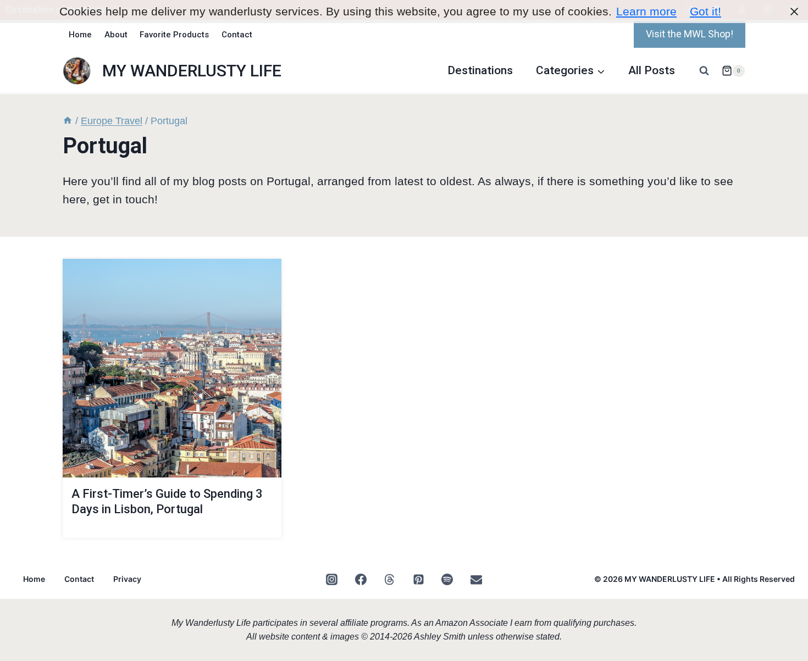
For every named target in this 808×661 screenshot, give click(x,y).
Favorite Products (174, 35)
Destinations (480, 70)
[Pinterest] (418, 579)
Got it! (705, 11)
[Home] (68, 120)
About (116, 35)
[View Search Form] (704, 71)
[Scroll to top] (778, 589)
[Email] (476, 579)
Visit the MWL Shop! (689, 34)
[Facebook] (360, 579)
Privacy (127, 579)
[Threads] (389, 579)
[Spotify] (447, 579)
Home (80, 35)
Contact (237, 35)
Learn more (646, 11)
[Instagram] (332, 579)
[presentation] (172, 368)
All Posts (651, 70)
